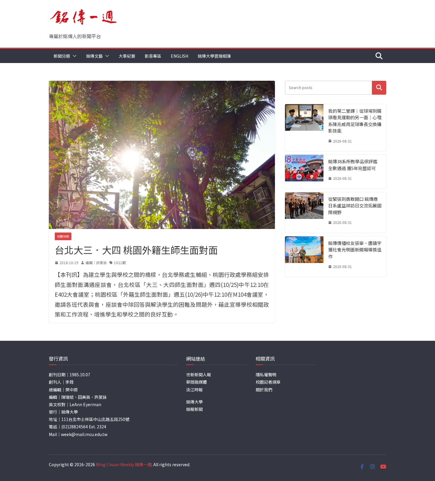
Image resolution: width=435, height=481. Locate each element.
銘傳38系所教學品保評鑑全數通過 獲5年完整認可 (352, 164)
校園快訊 (63, 236)
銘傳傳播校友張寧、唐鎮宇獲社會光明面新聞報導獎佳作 (354, 249)
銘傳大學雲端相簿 (214, 56)
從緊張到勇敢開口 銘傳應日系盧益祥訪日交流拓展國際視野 (354, 205)
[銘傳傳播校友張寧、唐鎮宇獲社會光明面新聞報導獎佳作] (304, 256)
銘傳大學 (194, 402)
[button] (73, 56)
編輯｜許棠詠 (96, 262)
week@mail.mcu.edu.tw (84, 434)
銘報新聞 (194, 409)
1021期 (120, 262)
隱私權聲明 (266, 374)
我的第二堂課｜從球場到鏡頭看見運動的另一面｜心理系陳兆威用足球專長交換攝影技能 (354, 121)
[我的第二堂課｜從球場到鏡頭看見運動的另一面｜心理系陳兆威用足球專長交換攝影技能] (304, 127)
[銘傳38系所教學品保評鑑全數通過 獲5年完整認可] (304, 172)
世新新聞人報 (198, 374)
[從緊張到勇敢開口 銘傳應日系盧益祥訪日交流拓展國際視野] (304, 212)
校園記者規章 (268, 382)
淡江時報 (194, 390)
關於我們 (264, 390)
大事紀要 (127, 56)
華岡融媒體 (196, 382)
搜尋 (379, 88)
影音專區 (153, 56)
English (179, 56)
